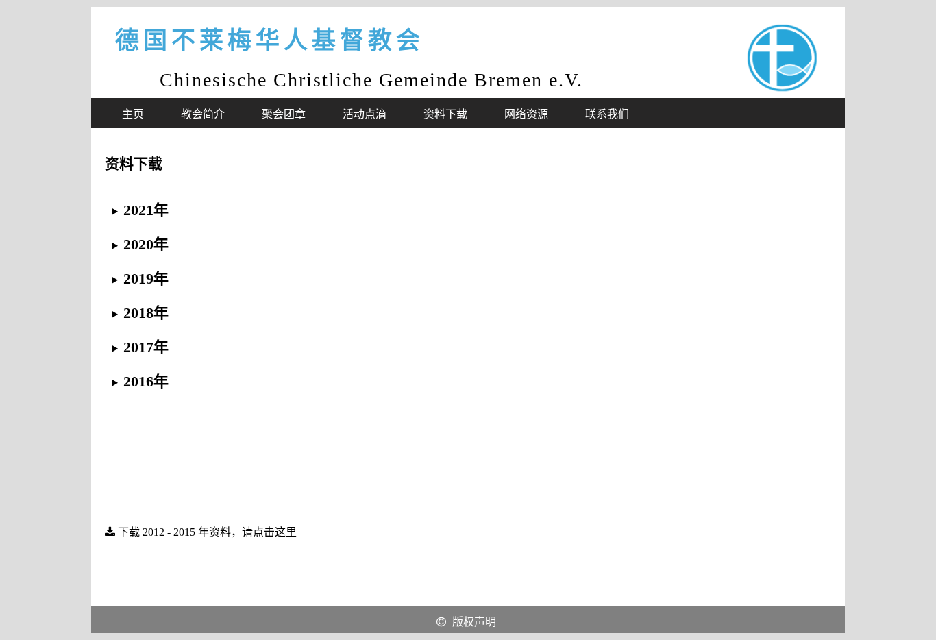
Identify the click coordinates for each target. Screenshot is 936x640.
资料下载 (445, 114)
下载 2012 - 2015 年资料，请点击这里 (206, 532)
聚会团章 (284, 114)
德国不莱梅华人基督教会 (269, 40)
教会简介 (203, 114)
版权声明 (474, 622)
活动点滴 (364, 114)
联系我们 (607, 114)
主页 (133, 114)
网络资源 (526, 114)
